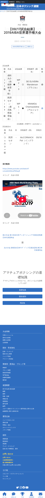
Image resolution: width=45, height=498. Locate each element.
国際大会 (30, 46)
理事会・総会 (6, 425)
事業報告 (5, 401)
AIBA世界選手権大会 (19, 46)
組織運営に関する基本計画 (10, 411)
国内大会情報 (6, 337)
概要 (4, 391)
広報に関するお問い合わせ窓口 (12, 465)
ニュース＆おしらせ (8, 420)
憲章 (4, 394)
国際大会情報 (6, 340)
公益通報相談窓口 (8, 460)
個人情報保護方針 (8, 462)
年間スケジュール (8, 335)
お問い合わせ (6, 457)
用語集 (22, 303)
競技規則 (22, 296)
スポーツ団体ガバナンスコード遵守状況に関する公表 (18, 408)
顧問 (4, 406)
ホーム (2, 11)
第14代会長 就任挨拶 (9, 389)
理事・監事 (6, 396)
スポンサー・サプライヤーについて (13, 474)
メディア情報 (6, 430)
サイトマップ (6, 479)
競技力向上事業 (7, 354)
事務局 (5, 367)
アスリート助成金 (8, 359)
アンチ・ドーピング (8, 446)
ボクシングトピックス (9, 427)
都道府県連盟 (6, 372)
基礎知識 (22, 290)
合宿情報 (5, 342)
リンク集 (5, 476)
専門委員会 (6, 375)
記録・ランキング (8, 351)
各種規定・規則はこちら (17, 2)
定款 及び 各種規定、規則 (10, 448)
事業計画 (5, 399)
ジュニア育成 (6, 356)
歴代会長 (5, 403)
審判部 (5, 380)
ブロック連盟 (6, 370)
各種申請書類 (6, 377)
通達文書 (5, 422)
